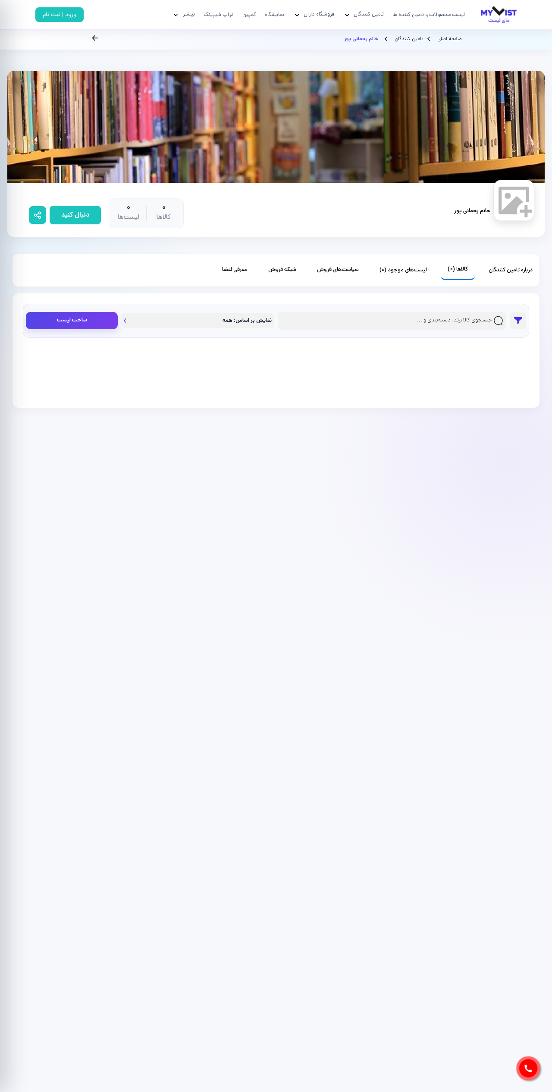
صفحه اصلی (449, 39)
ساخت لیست (72, 320)
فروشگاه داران (319, 14)
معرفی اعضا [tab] (235, 270)
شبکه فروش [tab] (282, 270)
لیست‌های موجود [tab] (403, 270)
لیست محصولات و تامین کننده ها (428, 15)
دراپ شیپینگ (219, 15)
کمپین (249, 15)
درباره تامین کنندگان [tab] (511, 270)
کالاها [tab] (458, 269)
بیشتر (189, 14)
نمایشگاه (274, 15)
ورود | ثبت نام (59, 14)
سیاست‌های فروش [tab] (338, 270)
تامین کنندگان (369, 14)
